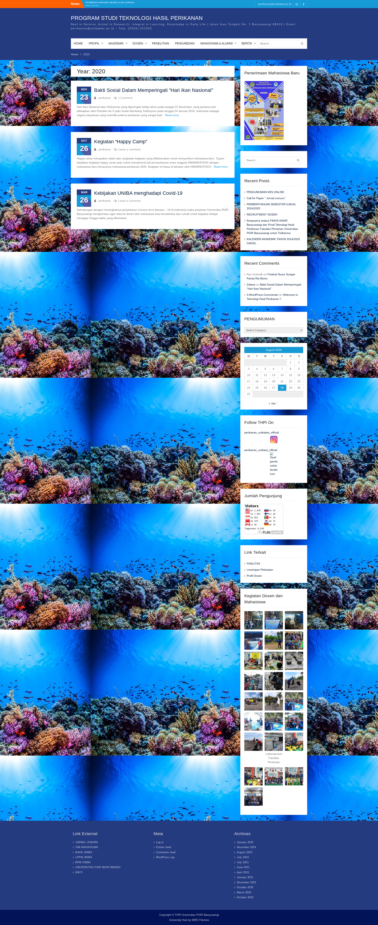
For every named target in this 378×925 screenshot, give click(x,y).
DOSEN (137, 43)
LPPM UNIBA (83, 857)
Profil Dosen (254, 575)
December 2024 (246, 847)
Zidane (251, 284)
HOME (78, 43)
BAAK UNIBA (83, 852)
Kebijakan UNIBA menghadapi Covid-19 (138, 193)
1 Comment (125, 97)
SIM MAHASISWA (86, 847)
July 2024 (243, 857)
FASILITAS (253, 563)
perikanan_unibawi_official (260, 450)
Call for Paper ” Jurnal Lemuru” (104, 3)
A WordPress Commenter (262, 294)
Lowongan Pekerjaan (260, 569)
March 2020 (244, 892)
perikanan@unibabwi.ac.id (274, 4)
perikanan (104, 97)
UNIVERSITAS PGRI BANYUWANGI (98, 867)
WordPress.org (165, 857)
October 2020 (245, 887)
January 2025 (245, 842)
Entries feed (163, 847)
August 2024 (244, 852)
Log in (160, 842)
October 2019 (245, 897)
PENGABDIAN (185, 43)
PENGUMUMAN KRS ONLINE (265, 192)
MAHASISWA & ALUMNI (216, 43)
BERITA (247, 43)
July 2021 (243, 862)
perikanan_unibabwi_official (261, 432)
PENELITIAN (160, 43)
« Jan (272, 403)
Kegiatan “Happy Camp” (120, 141)
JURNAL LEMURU (86, 842)
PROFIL (94, 43)
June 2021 (243, 867)
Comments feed (166, 852)
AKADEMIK (116, 43)
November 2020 (246, 882)
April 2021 (243, 872)
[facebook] (304, 4)
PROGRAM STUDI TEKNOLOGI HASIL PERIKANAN (137, 18)
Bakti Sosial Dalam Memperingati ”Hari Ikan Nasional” (153, 90)
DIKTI (79, 872)
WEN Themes (200, 919)
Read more (172, 115)
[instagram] (297, 4)
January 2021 (245, 877)
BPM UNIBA (83, 862)
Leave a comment (129, 149)
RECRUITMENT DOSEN (262, 214)
